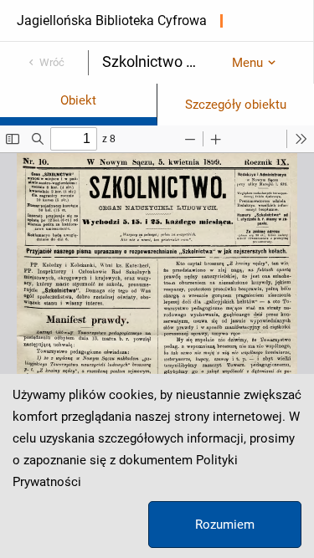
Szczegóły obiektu (235, 104)
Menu (247, 62)
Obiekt (78, 100)
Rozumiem (225, 524)
